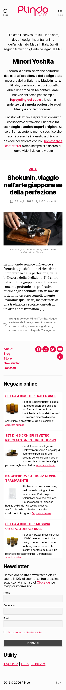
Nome (7, 592)
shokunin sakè (17, 326)
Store (8, 358)
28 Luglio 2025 (24, 201)
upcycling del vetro (26, 99)
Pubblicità (38, 664)
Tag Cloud (11, 664)
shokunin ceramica (43, 322)
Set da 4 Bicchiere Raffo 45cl (30, 396)
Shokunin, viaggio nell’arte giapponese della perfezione (33, 185)
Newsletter (12, 363)
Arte (33, 168)
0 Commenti (48, 201)
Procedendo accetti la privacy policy (25, 632)
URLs (25, 664)
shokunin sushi (17, 330)
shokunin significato (39, 326)
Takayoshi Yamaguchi (41, 330)
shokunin (25, 322)
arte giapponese (18, 318)
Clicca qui (44, 582)
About (8, 349)
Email (6, 618)
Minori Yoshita (39, 318)
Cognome (9, 605)
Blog (7, 353)
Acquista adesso (14, 424)
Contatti (10, 368)
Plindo (26, 682)
